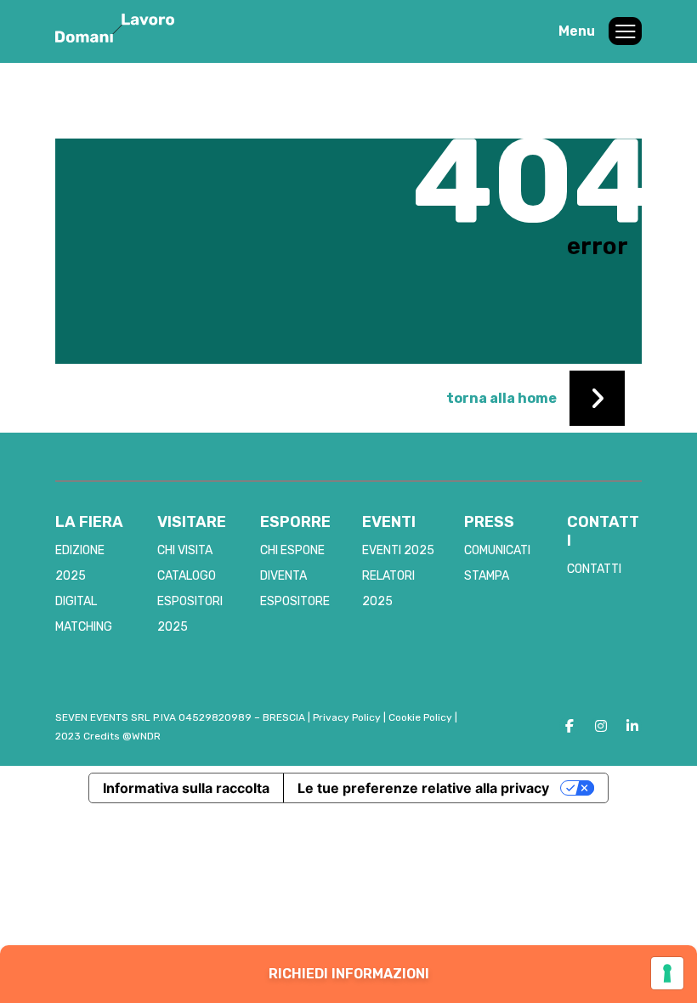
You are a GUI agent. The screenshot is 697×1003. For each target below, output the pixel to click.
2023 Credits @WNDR (108, 736)
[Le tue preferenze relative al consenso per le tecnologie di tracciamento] (667, 973)
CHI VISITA (184, 550)
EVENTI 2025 (398, 550)
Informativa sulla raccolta (186, 787)
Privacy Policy (347, 717)
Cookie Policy (420, 717)
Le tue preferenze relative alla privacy (423, 787)
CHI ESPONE (292, 550)
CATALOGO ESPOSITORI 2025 (190, 601)
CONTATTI (594, 569)
